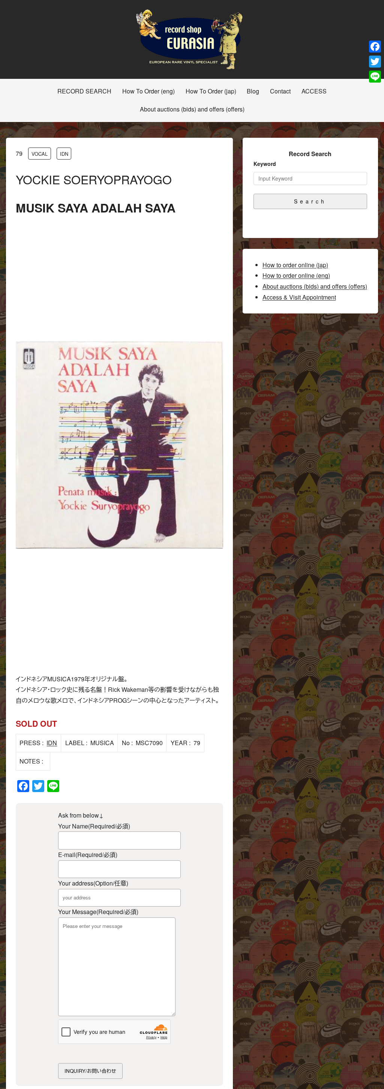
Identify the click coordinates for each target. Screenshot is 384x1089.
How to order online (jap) (295, 265)
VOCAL (40, 153)
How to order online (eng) (296, 275)
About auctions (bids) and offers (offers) (314, 286)
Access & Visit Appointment (299, 297)
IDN (64, 153)
